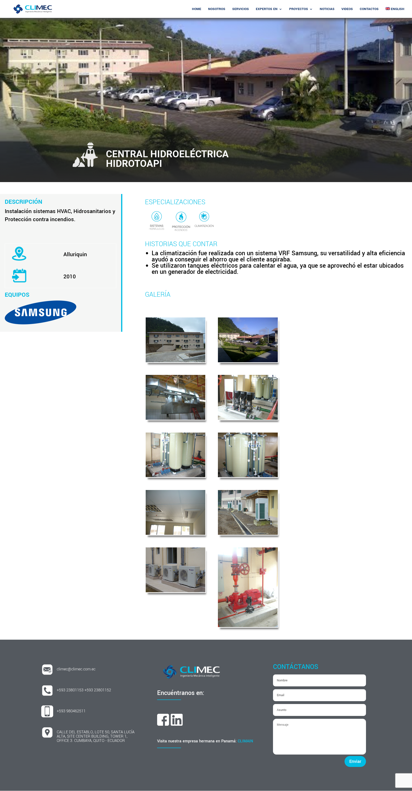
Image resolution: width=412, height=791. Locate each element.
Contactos (369, 9)
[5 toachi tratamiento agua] (248, 475)
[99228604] (248, 360)
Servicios (240, 9)
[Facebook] (163, 724)
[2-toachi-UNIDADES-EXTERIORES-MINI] (175, 590)
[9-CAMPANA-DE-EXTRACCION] (175, 417)
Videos (347, 9)
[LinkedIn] (177, 724)
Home (196, 9)
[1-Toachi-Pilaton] (175, 360)
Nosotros (216, 9)
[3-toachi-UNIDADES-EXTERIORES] (248, 533)
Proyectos (298, 9)
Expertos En (267, 9)
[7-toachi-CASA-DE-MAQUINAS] (248, 417)
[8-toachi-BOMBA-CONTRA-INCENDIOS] (248, 625)
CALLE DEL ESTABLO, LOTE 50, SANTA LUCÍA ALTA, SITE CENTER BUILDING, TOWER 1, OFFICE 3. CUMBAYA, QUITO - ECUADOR (95, 736)
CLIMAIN (245, 741)
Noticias (327, 9)
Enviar (355, 761)
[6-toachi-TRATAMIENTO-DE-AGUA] (175, 475)
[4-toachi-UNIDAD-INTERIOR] (175, 533)
